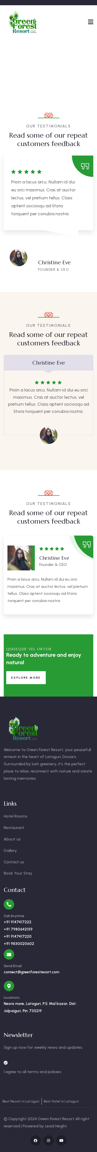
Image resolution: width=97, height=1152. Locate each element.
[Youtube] (61, 1140)
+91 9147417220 (18, 936)
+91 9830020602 (19, 943)
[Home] (23, 21)
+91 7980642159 (18, 929)
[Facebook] (35, 1140)
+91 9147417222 (17, 922)
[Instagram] (48, 1140)
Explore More (26, 677)
